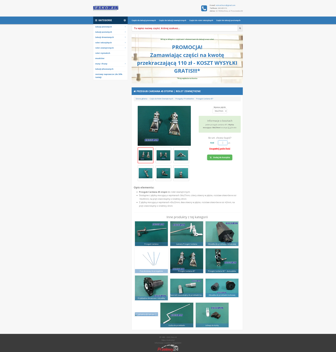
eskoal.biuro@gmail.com (225, 5)
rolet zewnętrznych (104, 48)
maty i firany (101, 63)
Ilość (212, 143)
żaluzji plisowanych (104, 69)
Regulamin (177, 343)
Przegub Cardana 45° (204, 98)
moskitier (99, 58)
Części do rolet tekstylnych (201, 20)
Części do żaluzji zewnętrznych (172, 20)
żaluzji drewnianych (104, 37)
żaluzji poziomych (103, 32)
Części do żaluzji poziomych (228, 20)
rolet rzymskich (102, 53)
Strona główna (141, 98)
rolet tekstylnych (103, 42)
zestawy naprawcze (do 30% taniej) (108, 75)
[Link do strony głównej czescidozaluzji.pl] (105, 8)
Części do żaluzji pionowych (144, 20)
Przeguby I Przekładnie (184, 98)
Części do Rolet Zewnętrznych (161, 98)
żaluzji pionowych (103, 26)
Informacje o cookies (163, 343)
